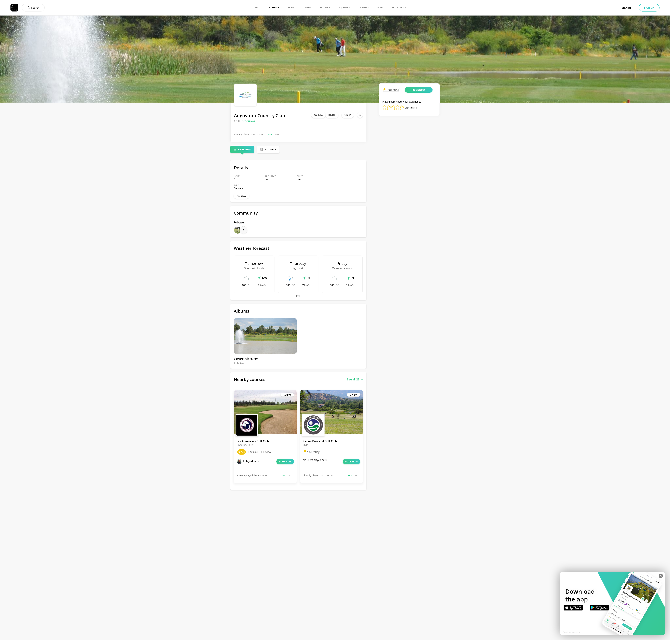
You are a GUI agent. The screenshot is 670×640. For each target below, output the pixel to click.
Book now (285, 461)
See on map (248, 121)
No (277, 134)
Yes (270, 134)
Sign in (626, 7)
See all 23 (353, 379)
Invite (332, 115)
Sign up (649, 7)
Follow (318, 115)
